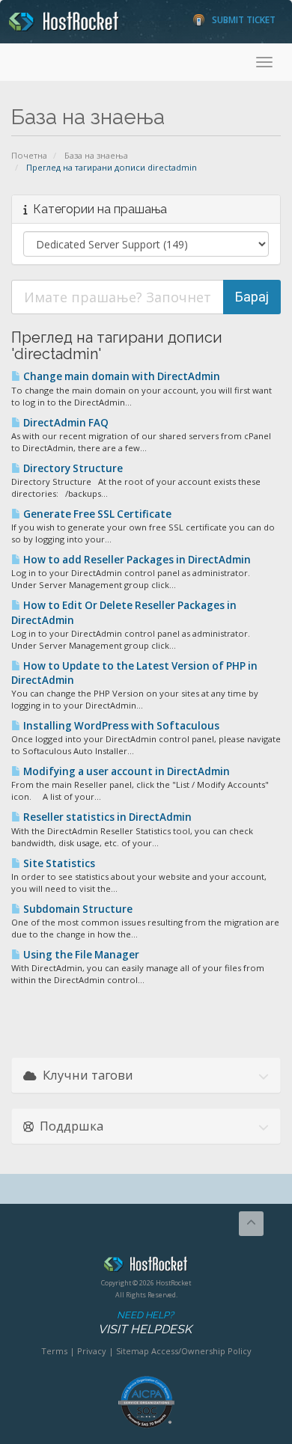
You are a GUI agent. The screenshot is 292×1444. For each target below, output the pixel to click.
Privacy (91, 1350)
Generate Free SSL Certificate (96, 514)
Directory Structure (72, 468)
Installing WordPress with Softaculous (120, 725)
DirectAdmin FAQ (65, 422)
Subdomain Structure (77, 909)
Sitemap (132, 1350)
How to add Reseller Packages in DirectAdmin (136, 559)
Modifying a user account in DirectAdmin (125, 771)
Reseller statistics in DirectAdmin (106, 817)
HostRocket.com (146, 1266)
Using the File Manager (80, 954)
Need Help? (145, 1322)
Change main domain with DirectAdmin (120, 376)
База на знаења (96, 155)
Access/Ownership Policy (201, 1350)
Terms (54, 1350)
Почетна (29, 155)
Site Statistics (58, 863)
